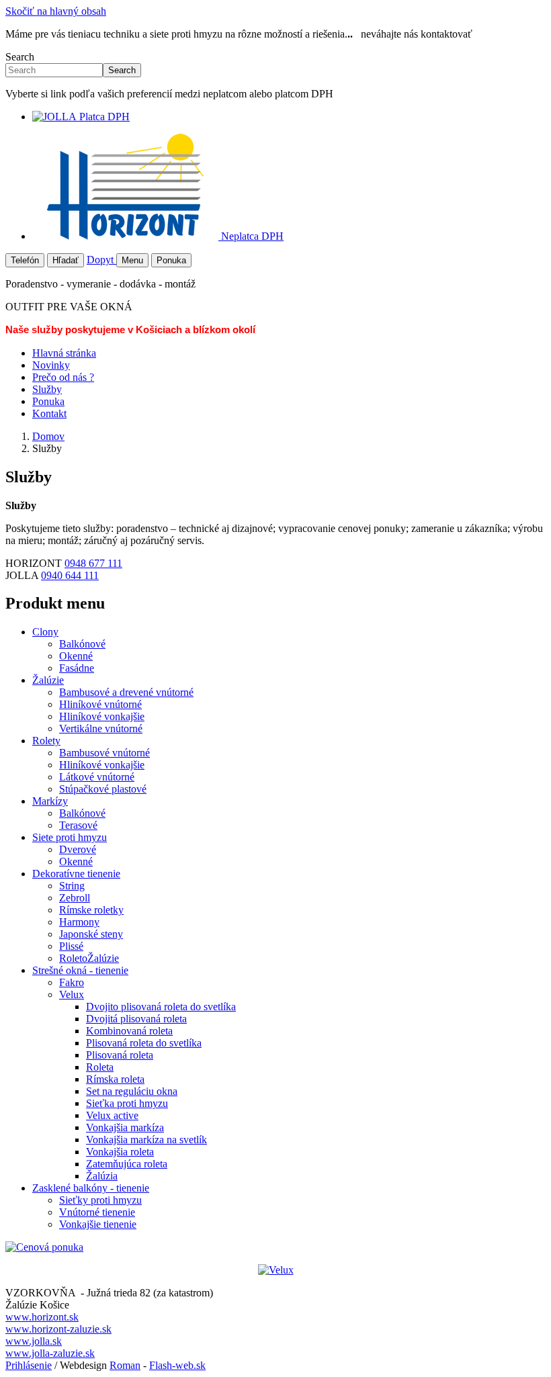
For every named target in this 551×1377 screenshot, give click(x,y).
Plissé (71, 946)
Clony (45, 631)
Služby (47, 389)
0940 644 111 (70, 575)
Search (19, 56)
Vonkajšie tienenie (97, 1224)
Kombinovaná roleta (129, 1030)
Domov (48, 436)
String (72, 885)
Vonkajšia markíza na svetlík (146, 1139)
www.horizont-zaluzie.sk (58, 1329)
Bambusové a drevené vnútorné (126, 692)
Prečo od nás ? (63, 377)
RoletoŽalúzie (89, 958)
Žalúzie (48, 680)
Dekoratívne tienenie (76, 873)
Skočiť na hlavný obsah (55, 11)
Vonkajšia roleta (120, 1151)
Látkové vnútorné (96, 777)
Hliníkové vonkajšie (101, 716)
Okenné (76, 656)
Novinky (51, 365)
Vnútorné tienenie (97, 1212)
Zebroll (74, 897)
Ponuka (48, 401)
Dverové (77, 849)
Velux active (112, 1115)
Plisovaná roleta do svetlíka (144, 1043)
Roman (125, 1365)
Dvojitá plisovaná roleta (136, 1018)
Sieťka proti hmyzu (127, 1103)
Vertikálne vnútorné (100, 728)
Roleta (100, 1067)
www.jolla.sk (33, 1341)
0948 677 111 (93, 563)
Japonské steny (91, 934)
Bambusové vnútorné (104, 752)
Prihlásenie (28, 1365)
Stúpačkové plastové (102, 789)
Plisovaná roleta (119, 1055)
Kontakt (49, 413)
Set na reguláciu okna (131, 1091)
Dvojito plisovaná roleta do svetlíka (161, 1006)
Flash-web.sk (177, 1365)
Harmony (79, 922)
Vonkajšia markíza (125, 1127)
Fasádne (76, 668)
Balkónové (82, 644)
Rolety (46, 740)
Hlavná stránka (64, 353)
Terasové (78, 825)
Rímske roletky (91, 910)
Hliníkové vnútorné (100, 704)
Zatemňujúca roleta (126, 1163)
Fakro (71, 982)
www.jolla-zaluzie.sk (50, 1353)
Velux (71, 994)
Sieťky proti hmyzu (100, 1200)
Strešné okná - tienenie (80, 970)
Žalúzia (102, 1176)
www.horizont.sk (42, 1317)
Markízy (50, 801)
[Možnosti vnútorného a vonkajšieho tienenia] (276, 1270)
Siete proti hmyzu (69, 837)
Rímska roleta (115, 1079)
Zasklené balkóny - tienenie (90, 1188)
